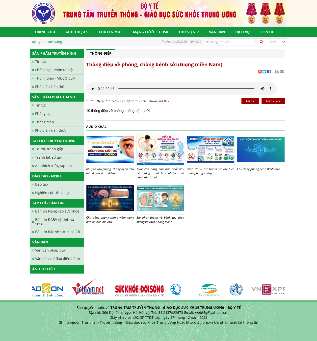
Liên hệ (267, 31)
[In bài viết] (277, 72)
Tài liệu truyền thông (53, 140)
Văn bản (217, 31)
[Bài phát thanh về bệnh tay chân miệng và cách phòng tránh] (160, 198)
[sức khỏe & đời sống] (135, 287)
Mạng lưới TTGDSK (150, 31)
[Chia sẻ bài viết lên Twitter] (264, 72)
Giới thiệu (76, 31)
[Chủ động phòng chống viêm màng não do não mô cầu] (110, 198)
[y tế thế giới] (233, 287)
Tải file (250, 101)
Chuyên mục (111, 31)
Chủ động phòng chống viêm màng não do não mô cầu (110, 219)
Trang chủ (45, 31)
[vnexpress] (274, 287)
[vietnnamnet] (86, 287)
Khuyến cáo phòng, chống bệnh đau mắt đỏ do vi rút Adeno (110, 171)
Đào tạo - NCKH (46, 176)
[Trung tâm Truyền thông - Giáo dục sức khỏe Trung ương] (158, 13)
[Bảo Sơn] (39, 287)
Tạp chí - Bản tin (48, 203)
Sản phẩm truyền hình (54, 53)
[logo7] (177, 287)
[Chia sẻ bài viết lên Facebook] (269, 72)
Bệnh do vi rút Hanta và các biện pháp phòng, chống (211, 171)
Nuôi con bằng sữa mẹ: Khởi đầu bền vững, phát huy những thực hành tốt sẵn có (160, 173)
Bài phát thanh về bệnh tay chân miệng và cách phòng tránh (160, 219)
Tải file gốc (273, 101)
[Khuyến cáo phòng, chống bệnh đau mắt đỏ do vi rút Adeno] (110, 150)
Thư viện (187, 31)
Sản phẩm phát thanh (53, 97)
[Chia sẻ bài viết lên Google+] (260, 72)
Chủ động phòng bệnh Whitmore (258, 169)
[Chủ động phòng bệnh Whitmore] (261, 150)
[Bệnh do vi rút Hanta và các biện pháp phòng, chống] (210, 150)
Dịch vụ (242, 31)
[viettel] (206, 287)
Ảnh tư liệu (43, 269)
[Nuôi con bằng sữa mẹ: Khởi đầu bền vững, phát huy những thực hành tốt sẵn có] (160, 150)
